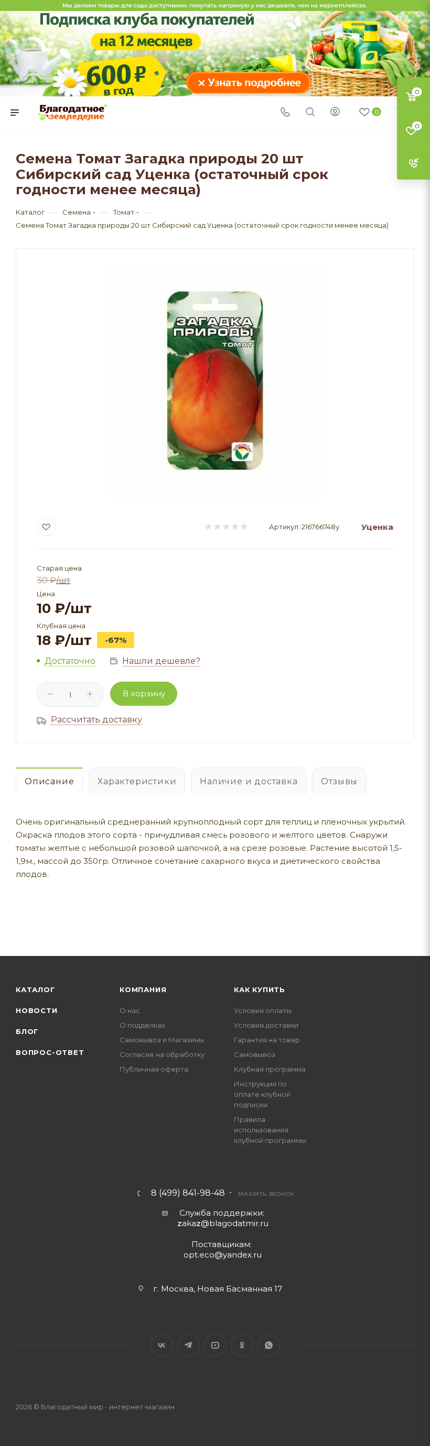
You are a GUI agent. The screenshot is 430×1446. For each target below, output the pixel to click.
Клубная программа (270, 1069)
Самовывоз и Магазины (162, 1040)
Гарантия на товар (267, 1040)
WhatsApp (268, 1345)
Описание (49, 781)
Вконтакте (161, 1345)
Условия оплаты (263, 1010)
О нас (130, 1010)
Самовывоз (254, 1054)
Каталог (35, 989)
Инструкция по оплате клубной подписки (262, 1094)
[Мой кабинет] (335, 113)
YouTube (215, 1345)
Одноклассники (242, 1345)
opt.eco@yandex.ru (223, 1255)
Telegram (188, 1345)
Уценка (377, 527)
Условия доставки (266, 1025)
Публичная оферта (154, 1069)
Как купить (259, 989)
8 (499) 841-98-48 (188, 1193)
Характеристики (137, 781)
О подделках (142, 1025)
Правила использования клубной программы (270, 1129)
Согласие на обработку (162, 1054)
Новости (37, 1010)
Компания (143, 989)
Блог (27, 1031)
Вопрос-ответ (50, 1052)
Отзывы (339, 781)
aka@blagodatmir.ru (222, 1223)
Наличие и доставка (248, 781)
